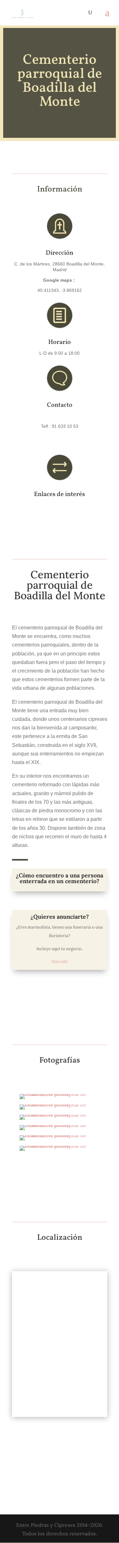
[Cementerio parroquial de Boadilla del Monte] (59, 1099)
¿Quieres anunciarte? (59, 916)
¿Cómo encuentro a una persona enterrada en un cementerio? (59, 878)
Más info (59, 961)
